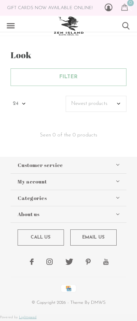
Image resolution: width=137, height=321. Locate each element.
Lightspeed (28, 317)
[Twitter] (69, 261)
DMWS (98, 302)
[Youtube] (106, 261)
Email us (93, 237)
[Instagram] (49, 261)
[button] (10, 26)
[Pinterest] (88, 261)
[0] (124, 7)
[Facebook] (32, 261)
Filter (68, 77)
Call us (41, 237)
